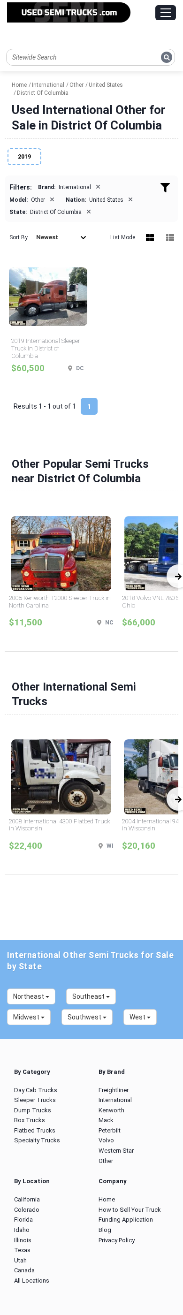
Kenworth (111, 1110)
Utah (20, 1260)
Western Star (116, 1150)
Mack (106, 1120)
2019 (24, 156)
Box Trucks (29, 1120)
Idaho (22, 1229)
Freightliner (114, 1090)
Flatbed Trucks (34, 1130)
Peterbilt (110, 1130)
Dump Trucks (32, 1110)
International (115, 1099)
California (27, 1199)
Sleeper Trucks (35, 1099)
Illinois (22, 1240)
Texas (22, 1250)
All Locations (31, 1280)
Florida (23, 1219)
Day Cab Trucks (35, 1090)
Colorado (26, 1209)
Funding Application (126, 1219)
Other (106, 1160)
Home (107, 1199)
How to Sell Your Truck (130, 1209)
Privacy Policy (117, 1240)
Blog (105, 1229)
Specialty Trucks (37, 1140)
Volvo (106, 1140)
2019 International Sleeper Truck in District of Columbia (45, 348)
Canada (24, 1270)
